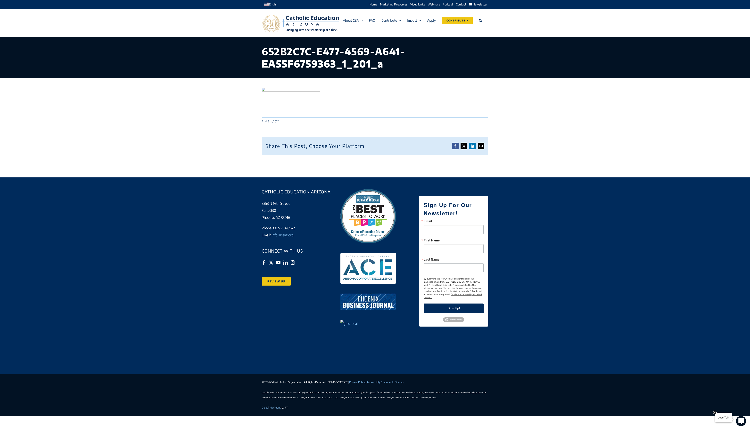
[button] (480, 20)
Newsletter (479, 4)
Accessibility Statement (380, 382)
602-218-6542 (284, 228)
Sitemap (399, 382)
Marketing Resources (393, 4)
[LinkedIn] (285, 262)
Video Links (417, 4)
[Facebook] (264, 262)
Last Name (431, 259)
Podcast (448, 4)
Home (373, 4)
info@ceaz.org (283, 235)
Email (428, 221)
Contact (461, 4)
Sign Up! (454, 308)
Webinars (434, 4)
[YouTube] (278, 262)
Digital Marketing (271, 407)
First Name (432, 240)
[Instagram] (293, 262)
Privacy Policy (357, 382)
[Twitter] (271, 262)
